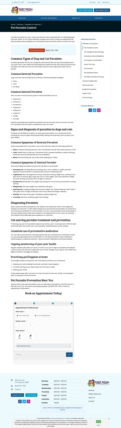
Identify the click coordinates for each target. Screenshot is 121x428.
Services (22, 18)
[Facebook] (90, 110)
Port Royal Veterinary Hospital (60, 418)
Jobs (98, 2)
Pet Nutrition (88, 69)
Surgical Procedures (89, 89)
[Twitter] (94, 110)
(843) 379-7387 (52, 50)
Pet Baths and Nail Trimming (94, 77)
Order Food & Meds (85, 10)
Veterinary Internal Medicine (94, 56)
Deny (98, 425)
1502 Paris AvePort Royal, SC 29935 (22, 381)
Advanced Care (87, 85)
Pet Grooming (87, 98)
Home (13, 24)
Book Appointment (102, 10)
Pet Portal (92, 2)
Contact (98, 18)
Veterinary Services (88, 39)
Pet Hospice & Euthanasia (93, 60)
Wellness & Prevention (33, 24)
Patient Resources (49, 18)
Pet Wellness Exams (91, 73)
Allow (98, 421)
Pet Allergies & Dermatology (94, 52)
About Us (76, 18)
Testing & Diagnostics (89, 81)
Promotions (105, 2)
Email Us (18, 389)
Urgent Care (86, 93)
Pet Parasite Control (91, 48)
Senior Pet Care (89, 64)
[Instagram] (99, 110)
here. (53, 426)
